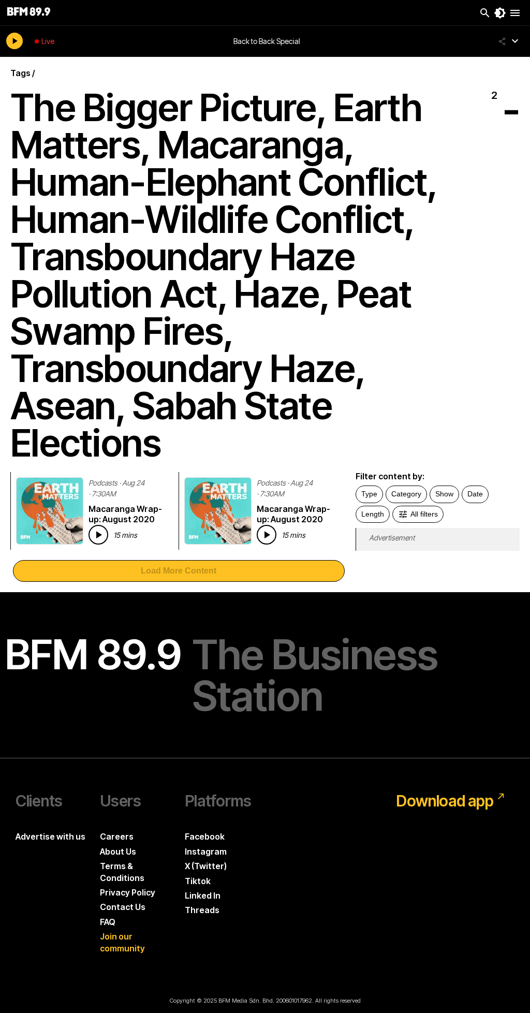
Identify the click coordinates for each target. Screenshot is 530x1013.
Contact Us (122, 907)
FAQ (107, 922)
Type (369, 494)
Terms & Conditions (122, 872)
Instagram (206, 851)
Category (406, 494)
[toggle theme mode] (500, 13)
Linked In (202, 895)
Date (475, 494)
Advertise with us (50, 836)
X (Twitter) (206, 866)
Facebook (205, 836)
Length (372, 514)
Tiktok (198, 881)
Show (444, 494)
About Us (118, 851)
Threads (202, 910)
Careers (117, 836)
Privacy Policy (127, 892)
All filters (424, 514)
